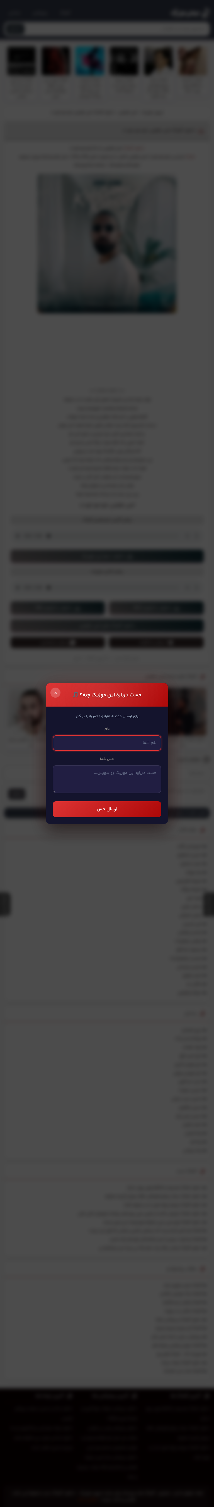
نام (107, 729)
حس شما (107, 759)
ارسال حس (107, 809)
